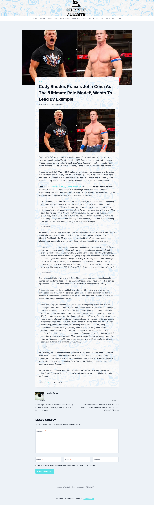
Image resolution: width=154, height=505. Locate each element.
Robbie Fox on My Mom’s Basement (66, 187)
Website (97, 459)
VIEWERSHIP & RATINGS (99, 19)
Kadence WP (88, 499)
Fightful (48, 382)
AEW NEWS (65, 19)
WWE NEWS (53, 19)
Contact (80, 487)
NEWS (42, 19)
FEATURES (116, 19)
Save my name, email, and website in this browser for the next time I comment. (67, 465)
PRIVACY (90, 487)
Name (39, 459)
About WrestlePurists (66, 487)
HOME (35, 19)
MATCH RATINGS (79, 19)
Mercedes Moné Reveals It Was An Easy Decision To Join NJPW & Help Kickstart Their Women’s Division (99, 405)
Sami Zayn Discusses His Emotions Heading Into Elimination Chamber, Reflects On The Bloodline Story (54, 405)
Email (68, 459)
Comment (41, 431)
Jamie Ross (45, 105)
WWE (40, 82)
